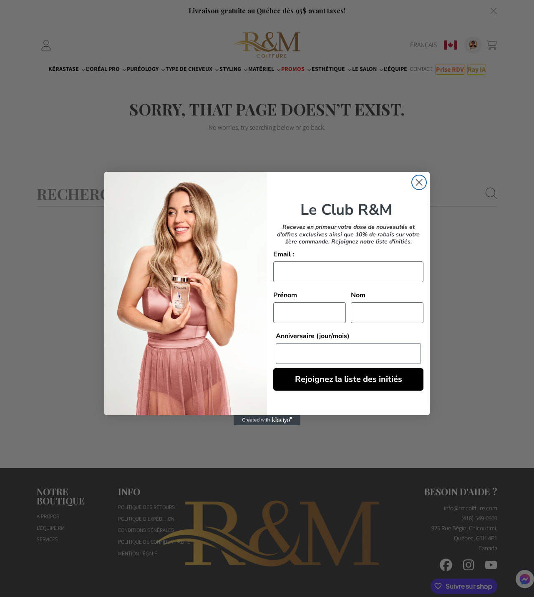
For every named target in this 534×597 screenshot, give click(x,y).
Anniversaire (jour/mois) (313, 336)
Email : (283, 254)
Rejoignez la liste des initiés (348, 379)
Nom (358, 295)
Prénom (285, 295)
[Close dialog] (419, 182)
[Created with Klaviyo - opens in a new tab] (267, 420)
